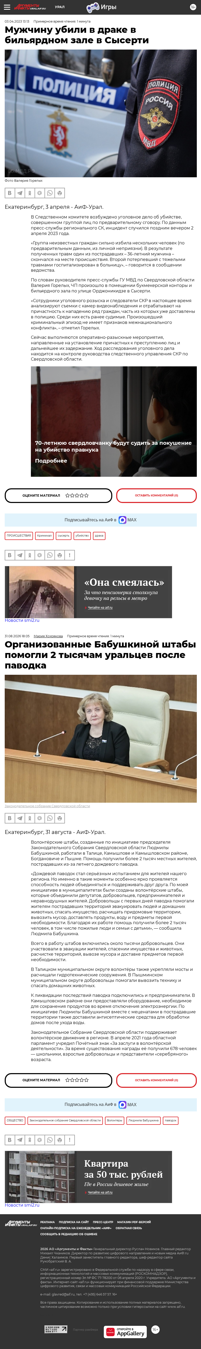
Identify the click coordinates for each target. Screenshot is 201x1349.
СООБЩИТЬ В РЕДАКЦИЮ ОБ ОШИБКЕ (68, 1234)
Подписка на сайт (74, 1222)
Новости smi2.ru (22, 620)
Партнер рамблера (85, 1329)
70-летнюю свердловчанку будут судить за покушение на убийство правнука (113, 446)
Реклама (47, 1222)
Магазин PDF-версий (134, 1222)
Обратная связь (129, 1228)
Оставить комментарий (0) (156, 495)
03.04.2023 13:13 (17, 21)
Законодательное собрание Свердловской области (47, 806)
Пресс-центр (103, 1222)
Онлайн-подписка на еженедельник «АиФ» (75, 1228)
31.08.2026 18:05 (17, 636)
